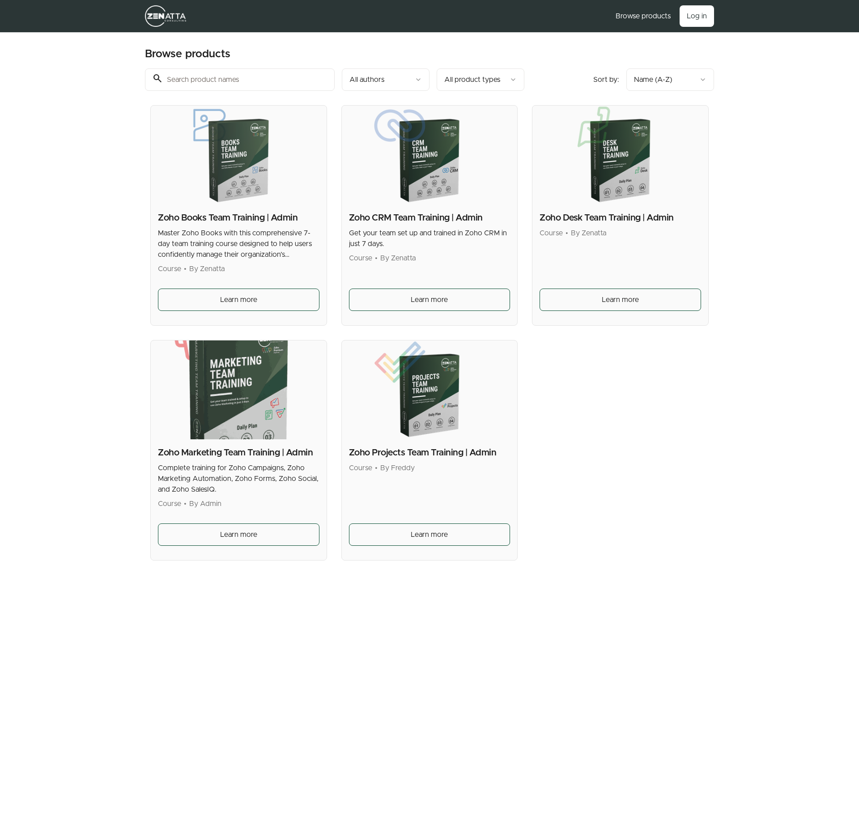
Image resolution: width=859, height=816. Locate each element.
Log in (697, 16)
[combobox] (386, 79)
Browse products (643, 16)
